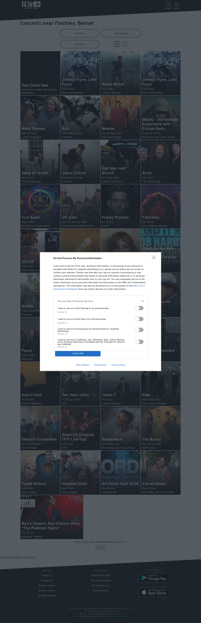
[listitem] (100, 301)
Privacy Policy (118, 365)
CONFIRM (78, 353)
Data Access (100, 365)
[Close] (155, 258)
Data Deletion (83, 365)
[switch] (139, 308)
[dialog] (100, 311)
